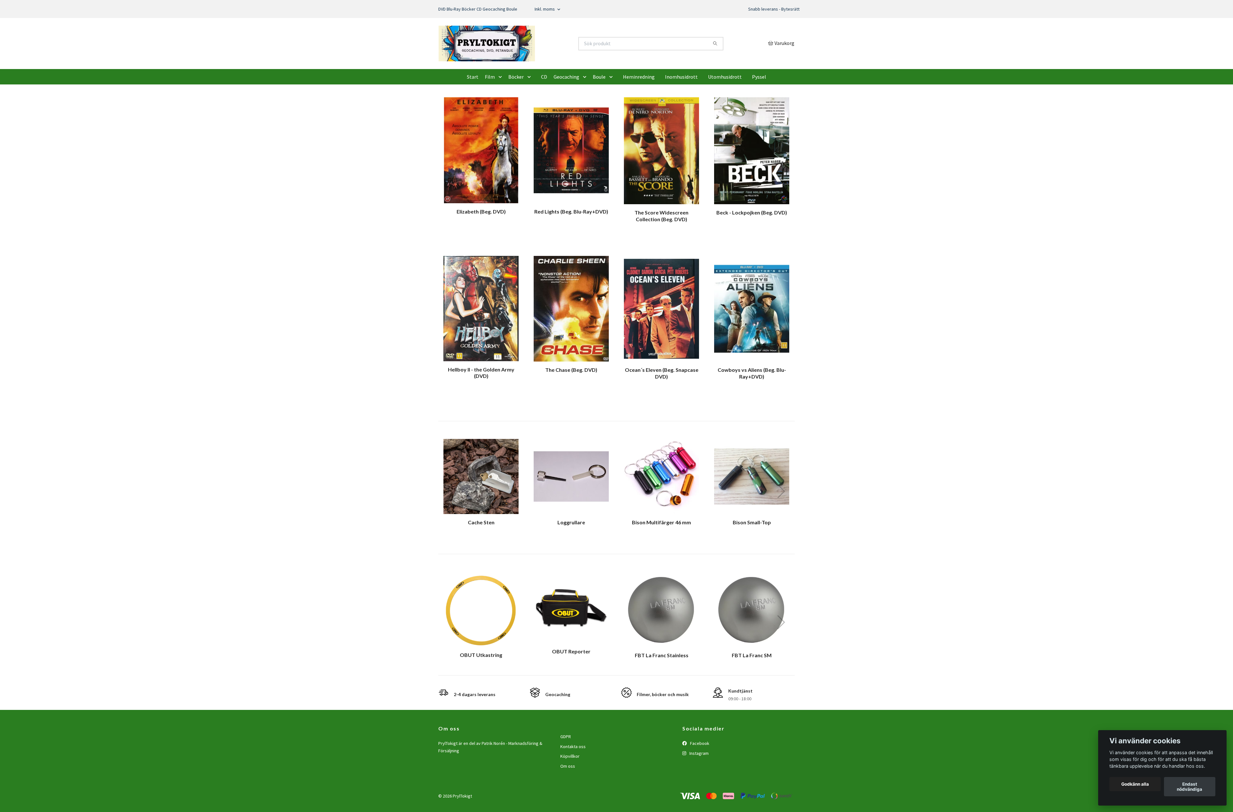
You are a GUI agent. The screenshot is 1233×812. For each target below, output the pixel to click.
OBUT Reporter (571, 682)
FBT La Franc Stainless (661, 686)
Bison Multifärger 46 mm (661, 553)
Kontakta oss (573, 777)
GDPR (565, 767)
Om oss (567, 796)
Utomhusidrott (725, 107)
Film (490, 107)
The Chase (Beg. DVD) (571, 400)
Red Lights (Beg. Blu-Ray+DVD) (571, 242)
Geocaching (566, 107)
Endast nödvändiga (1189, 786)
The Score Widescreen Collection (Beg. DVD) (661, 246)
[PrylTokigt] (527, 59)
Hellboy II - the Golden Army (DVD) (481, 403)
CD (544, 107)
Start (472, 107)
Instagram (698, 783)
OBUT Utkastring (481, 685)
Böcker (516, 107)
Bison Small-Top (752, 553)
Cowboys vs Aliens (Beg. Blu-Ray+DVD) (752, 403)
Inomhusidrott (681, 107)
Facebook (699, 774)
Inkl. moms (545, 9)
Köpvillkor (570, 787)
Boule (599, 107)
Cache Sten (481, 553)
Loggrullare (571, 553)
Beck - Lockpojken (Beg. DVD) (751, 243)
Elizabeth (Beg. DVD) (481, 242)
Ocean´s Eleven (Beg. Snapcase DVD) (661, 403)
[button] (501, 107)
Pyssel (759, 107)
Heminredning (639, 107)
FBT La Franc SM (752, 686)
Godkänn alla (1135, 784)
